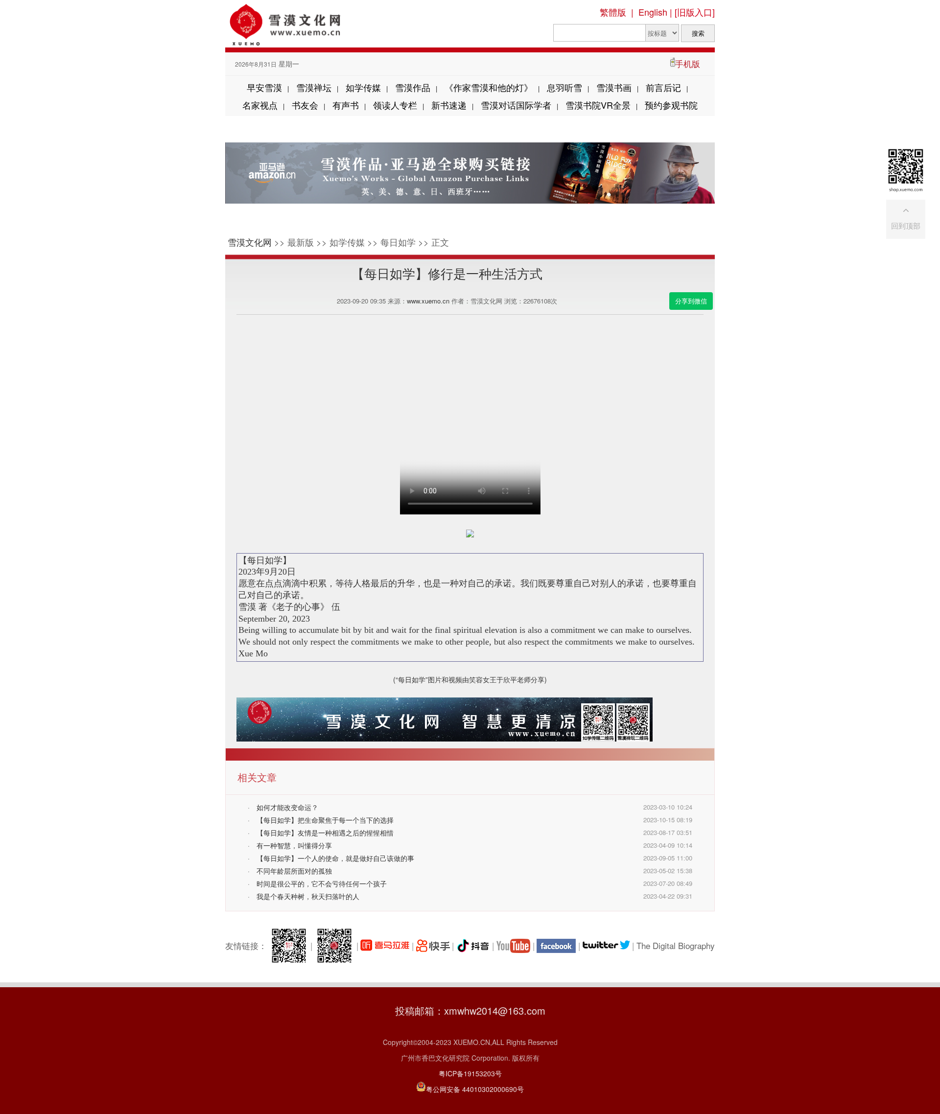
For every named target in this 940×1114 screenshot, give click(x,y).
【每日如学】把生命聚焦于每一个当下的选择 (325, 820)
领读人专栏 (395, 104)
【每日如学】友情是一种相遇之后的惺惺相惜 (325, 832)
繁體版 (613, 11)
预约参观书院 (671, 104)
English (652, 11)
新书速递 (449, 104)
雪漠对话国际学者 (516, 104)
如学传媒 (363, 87)
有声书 (345, 104)
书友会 (305, 104)
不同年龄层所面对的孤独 (294, 871)
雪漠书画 (614, 87)
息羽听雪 (564, 87)
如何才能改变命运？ (287, 807)
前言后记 (663, 87)
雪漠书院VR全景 (598, 104)
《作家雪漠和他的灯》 (489, 87)
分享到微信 (691, 300)
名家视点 (260, 104)
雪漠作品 (412, 87)
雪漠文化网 (250, 241)
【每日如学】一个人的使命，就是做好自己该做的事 (335, 858)
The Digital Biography (675, 945)
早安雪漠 (264, 87)
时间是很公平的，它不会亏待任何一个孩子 (322, 883)
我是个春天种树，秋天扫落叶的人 (308, 896)
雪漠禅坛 (313, 87)
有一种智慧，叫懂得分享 (294, 845)
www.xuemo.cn (428, 300)
